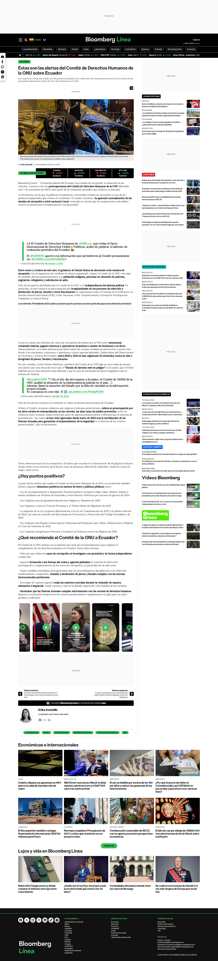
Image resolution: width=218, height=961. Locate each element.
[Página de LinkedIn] (44, 920)
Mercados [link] (62, 49)
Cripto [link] (86, 49)
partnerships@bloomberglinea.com (170, 942)
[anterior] (20, 694)
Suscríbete (161, 922)
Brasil (67, 924)
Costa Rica (69, 946)
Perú (66, 937)
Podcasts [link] (158, 49)
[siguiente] (132, 694)
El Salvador (69, 948)
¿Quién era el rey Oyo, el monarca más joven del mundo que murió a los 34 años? (85, 888)
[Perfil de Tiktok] (50, 920)
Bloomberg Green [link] (174, 49)
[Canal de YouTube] (32, 920)
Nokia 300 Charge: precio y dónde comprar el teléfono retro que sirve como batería (37, 888)
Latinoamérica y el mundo (74, 922)
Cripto (113, 931)
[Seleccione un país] (44, 40)
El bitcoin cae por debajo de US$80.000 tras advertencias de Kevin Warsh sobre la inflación (178, 833)
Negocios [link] (145, 49)
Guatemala (69, 953)
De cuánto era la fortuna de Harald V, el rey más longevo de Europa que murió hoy (177, 888)
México (67, 926)
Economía (115, 922)
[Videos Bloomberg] (171, 478)
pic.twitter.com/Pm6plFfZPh (86, 391)
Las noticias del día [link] (30, 49)
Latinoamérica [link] (99, 49)
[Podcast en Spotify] (57, 920)
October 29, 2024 (60, 396)
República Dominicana (73, 951)
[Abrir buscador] (26, 40)
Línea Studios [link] (130, 49)
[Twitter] (44, 719)
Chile (66, 935)
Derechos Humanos (61, 732)
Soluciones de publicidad (166, 949)
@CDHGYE (37, 256)
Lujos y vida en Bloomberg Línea (50, 851)
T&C (159, 931)
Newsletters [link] (47, 49)
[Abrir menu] (20, 40)
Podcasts (114, 935)
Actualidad (115, 928)
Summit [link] (75, 49)
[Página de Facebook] (20, 920)
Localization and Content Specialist (53, 714)
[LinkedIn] (49, 719)
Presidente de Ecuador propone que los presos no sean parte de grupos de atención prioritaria (81, 303)
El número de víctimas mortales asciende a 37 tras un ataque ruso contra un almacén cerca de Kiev (41, 695)
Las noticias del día (31, 732)
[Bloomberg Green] (171, 515)
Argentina (68, 928)
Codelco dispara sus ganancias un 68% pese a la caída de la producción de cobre (39, 785)
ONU (125, 732)
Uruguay (68, 944)
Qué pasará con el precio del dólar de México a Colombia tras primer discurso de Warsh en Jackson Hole (162, 307)
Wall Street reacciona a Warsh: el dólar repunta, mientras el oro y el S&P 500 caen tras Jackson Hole (85, 785)
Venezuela (68, 933)
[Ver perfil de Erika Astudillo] (28, 715)
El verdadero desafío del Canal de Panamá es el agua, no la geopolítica (169, 454)
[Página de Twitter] (26, 920)
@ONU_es (85, 243)
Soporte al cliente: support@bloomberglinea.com (175, 947)
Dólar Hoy (115, 926)
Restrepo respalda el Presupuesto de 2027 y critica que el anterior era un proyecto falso (84, 833)
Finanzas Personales (118, 933)
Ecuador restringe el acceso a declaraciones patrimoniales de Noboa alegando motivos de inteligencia (111, 695)
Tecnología (161, 928)
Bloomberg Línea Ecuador (82, 732)
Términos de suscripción (166, 926)
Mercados (115, 924)
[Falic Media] (185, 43)
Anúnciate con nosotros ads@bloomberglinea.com (176, 945)
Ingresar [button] (196, 40)
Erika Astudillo (27, 165)
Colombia (68, 931)
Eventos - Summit (163, 940)
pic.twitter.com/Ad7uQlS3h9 (49, 259)
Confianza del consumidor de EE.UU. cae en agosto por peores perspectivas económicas (131, 833)
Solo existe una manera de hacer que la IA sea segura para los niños (168, 471)
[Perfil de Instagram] (38, 920)
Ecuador (24, 62)
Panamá (68, 942)
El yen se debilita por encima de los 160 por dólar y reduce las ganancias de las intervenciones (131, 785)
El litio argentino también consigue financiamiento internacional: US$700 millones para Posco (39, 833)
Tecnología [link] (115, 49)
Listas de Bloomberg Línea (121, 937)
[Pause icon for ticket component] (19, 55)
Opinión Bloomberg (152, 447)
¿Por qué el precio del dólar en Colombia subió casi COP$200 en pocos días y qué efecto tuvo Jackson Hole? (162, 296)
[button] (131, 88)
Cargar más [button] (109, 846)
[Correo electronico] (40, 719)
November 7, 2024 (54, 263)
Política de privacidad (165, 924)
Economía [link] (191, 49)
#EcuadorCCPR (36, 379)
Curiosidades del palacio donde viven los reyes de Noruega (130, 887)
